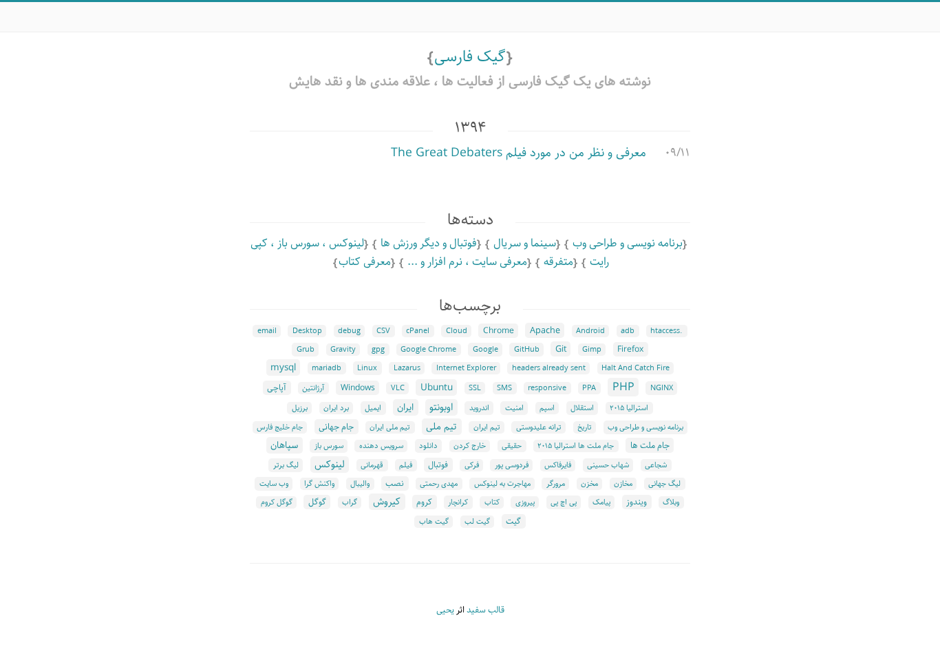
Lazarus (407, 368)
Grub (305, 350)
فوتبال (438, 465)
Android (590, 331)
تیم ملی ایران (390, 427)
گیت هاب (434, 521)
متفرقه (558, 262)
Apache (545, 330)
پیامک (601, 502)
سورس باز (328, 446)
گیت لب (477, 521)
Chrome (498, 330)
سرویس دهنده (381, 446)
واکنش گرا (319, 484)
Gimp (591, 349)
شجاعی (656, 465)
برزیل (300, 408)
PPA (589, 388)
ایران (405, 407)
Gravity (343, 349)
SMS (504, 388)
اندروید (479, 408)
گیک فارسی (470, 56)
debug (349, 331)
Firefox (630, 349)
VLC (398, 388)
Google (485, 350)
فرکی (471, 465)
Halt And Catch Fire (635, 368)
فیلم (405, 465)
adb (627, 331)
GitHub (527, 350)
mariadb (326, 368)
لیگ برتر (286, 465)
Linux (367, 368)
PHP (623, 387)
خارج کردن (469, 446)
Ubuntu (436, 387)
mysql (283, 367)
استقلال (582, 408)
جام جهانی (336, 426)
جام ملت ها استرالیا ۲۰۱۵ (575, 446)
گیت (513, 521)
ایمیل (373, 408)
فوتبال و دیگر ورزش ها (429, 243)
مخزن (589, 484)
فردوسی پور (511, 465)
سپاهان (284, 445)
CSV (383, 331)
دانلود (428, 446)
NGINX (661, 388)
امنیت (514, 408)
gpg (378, 349)
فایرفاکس (557, 465)
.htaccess (666, 331)
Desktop (307, 331)
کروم (424, 502)
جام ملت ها (650, 445)
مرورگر (555, 484)
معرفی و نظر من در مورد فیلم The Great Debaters (518, 152)
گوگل (317, 502)
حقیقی (512, 446)
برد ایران (336, 408)
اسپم (547, 408)
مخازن (623, 484)
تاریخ (584, 427)
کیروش (386, 501)
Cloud (456, 331)
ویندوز (636, 502)
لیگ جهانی (664, 484)
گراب (349, 502)
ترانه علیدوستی (539, 427)
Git (560, 349)
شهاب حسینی (608, 465)
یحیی (445, 610)
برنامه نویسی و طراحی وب (628, 243)
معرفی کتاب (365, 262)
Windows (358, 388)
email (267, 331)
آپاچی (276, 388)
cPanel (417, 331)
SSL (475, 388)
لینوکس (329, 464)
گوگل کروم (276, 502)
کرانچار (458, 502)
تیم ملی (441, 426)
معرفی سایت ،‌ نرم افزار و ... (467, 262)
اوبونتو (441, 407)
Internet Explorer (466, 368)
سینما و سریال (524, 243)
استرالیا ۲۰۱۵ (629, 408)
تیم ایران (486, 427)
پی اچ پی (564, 502)
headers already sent (549, 368)
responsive (547, 388)
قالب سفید (485, 610)
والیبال (360, 484)
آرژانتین (313, 388)
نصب (394, 483)
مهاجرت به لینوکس (502, 484)
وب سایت (273, 484)
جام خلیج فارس (280, 427)
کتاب (492, 502)
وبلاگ (671, 502)
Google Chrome (428, 349)
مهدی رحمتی (439, 484)
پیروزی (525, 502)
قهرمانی (372, 465)
